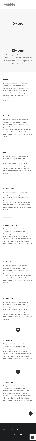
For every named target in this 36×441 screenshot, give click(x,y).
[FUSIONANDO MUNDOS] (9, 4)
